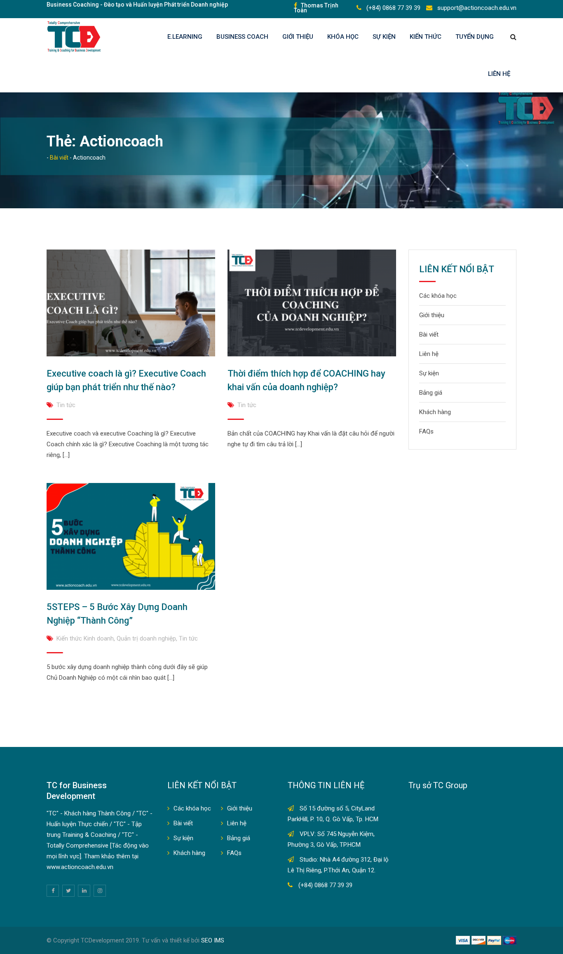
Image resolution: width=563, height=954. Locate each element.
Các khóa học (438, 295)
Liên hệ (499, 74)
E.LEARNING (184, 36)
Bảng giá (430, 392)
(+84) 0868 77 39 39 (392, 8)
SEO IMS (212, 940)
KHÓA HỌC (343, 36)
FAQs (426, 431)
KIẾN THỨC (425, 36)
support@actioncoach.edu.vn (476, 8)
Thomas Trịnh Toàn (316, 8)
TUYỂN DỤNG (474, 36)
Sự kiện (384, 36)
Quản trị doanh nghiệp (146, 638)
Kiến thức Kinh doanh (85, 638)
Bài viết (429, 334)
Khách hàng (435, 412)
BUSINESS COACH (242, 36)
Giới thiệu (297, 36)
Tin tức (65, 405)
